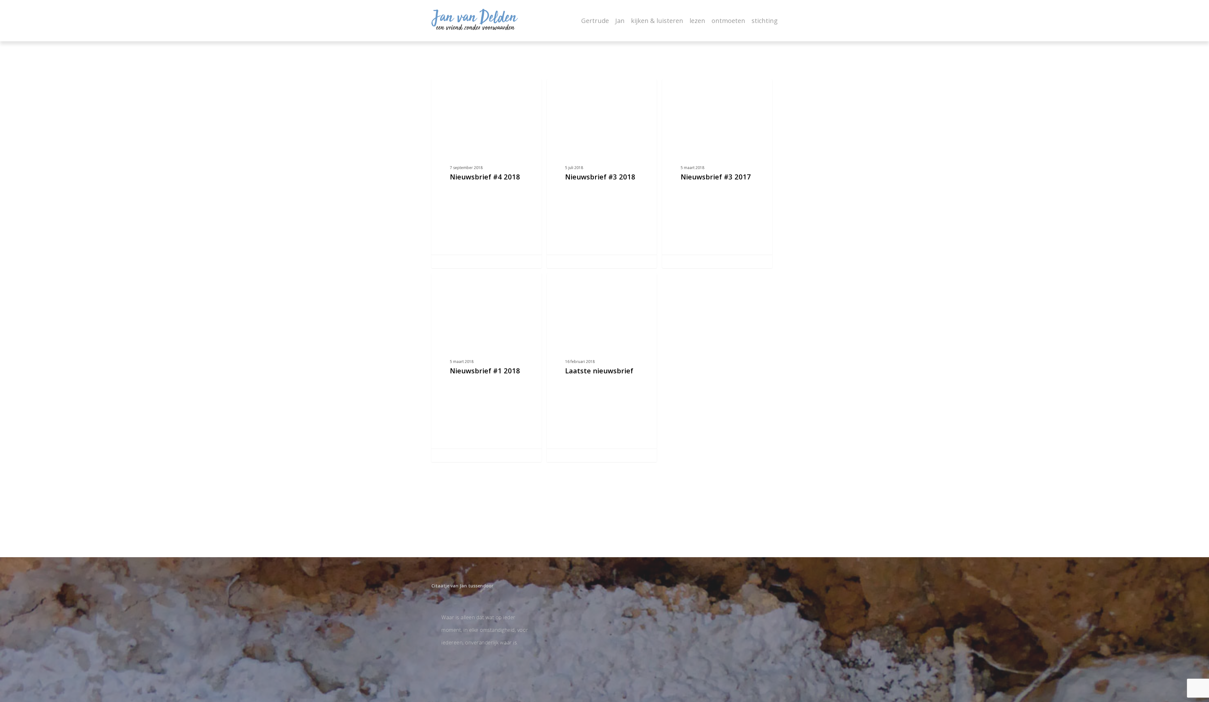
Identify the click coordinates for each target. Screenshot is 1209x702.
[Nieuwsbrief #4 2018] (486, 173)
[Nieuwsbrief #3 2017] (717, 173)
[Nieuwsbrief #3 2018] (602, 173)
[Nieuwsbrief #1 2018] (486, 367)
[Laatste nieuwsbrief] (602, 367)
